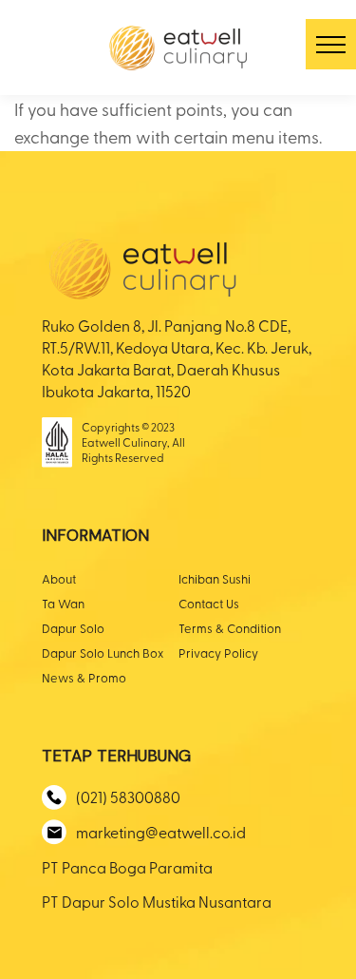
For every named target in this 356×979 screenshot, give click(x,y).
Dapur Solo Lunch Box (102, 652)
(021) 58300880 (128, 796)
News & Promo (84, 677)
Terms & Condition (229, 628)
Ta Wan (63, 603)
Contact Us (208, 603)
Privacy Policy (218, 652)
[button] (331, 44)
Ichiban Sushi (214, 578)
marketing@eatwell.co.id (161, 831)
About (59, 578)
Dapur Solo (73, 628)
